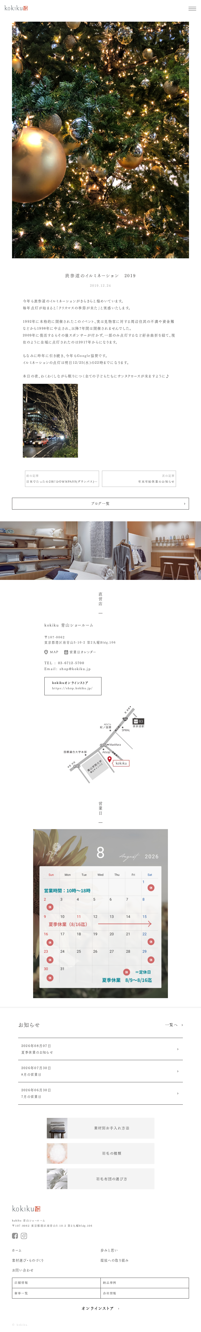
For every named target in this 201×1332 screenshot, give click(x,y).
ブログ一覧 (100, 503)
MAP (54, 652)
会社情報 (110, 1293)
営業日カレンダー (83, 652)
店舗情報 (21, 1282)
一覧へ (171, 1025)
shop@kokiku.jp (75, 669)
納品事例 (110, 1282)
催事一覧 (21, 1293)
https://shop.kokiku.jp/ (72, 688)
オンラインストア (98, 1308)
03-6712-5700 (71, 663)
